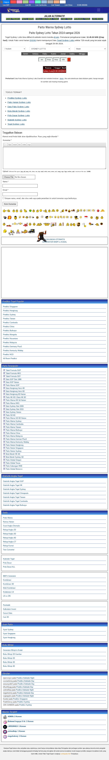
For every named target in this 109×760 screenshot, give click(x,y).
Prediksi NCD (8, 354)
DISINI (33, 40)
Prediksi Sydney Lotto (17, 98)
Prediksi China (8, 327)
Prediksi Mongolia (10, 335)
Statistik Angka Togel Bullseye (15, 505)
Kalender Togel (8, 559)
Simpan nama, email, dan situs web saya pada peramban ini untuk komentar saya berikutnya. (41, 198)
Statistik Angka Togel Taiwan (14, 497)
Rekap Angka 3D (9, 534)
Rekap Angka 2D (9, 530)
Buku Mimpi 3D (9, 662)
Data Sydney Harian (13, 412)
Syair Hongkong (9, 638)
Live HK (28, 5)
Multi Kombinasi (9, 588)
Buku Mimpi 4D (9, 666)
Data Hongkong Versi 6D (15, 391)
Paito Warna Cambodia (14, 424)
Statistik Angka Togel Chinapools (15, 493)
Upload (47, 171)
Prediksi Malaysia (10, 343)
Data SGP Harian (12, 382)
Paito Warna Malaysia (14, 436)
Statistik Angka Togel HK (12, 485)
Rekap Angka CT (9, 542)
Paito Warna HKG (12, 403)
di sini (56, 37)
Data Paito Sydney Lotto (18, 107)
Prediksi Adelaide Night (25, 678)
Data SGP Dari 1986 (13, 379)
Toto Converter (8, 550)
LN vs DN (7, 596)
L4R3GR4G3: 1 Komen (17, 726)
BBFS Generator (9, 576)
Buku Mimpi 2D (9, 658)
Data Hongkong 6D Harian (15, 394)
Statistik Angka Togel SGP (13, 481)
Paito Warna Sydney (13, 421)
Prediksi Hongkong (10, 311)
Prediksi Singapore (10, 307)
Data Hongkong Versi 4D (15, 388)
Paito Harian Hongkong (14, 445)
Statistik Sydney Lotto (17, 120)
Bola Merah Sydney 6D (14, 457)
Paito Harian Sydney (13, 451)
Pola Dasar (7, 563)
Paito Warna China (12, 433)
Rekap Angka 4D (9, 538)
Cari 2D (6, 617)
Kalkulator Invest (9, 609)
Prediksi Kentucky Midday (13, 350)
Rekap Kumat (8, 546)
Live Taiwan (55, 5)
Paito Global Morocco (13, 469)
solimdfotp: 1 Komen (16, 731)
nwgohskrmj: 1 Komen (17, 736)
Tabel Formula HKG (13, 373)
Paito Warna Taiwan (13, 427)
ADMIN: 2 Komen (15, 716)
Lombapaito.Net (65, 754)
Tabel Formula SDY (13, 376)
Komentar (7, 140)
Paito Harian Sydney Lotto (19, 102)
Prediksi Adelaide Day (25, 681)
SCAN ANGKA (82, 5)
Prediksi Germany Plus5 (12, 347)
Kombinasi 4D (8, 584)
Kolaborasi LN (8, 592)
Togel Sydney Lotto (66, 40)
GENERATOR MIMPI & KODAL (54, 242)
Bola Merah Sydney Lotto (18, 111)
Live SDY (6, 5)
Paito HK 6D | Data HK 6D (15, 397)
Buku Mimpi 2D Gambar (12, 654)
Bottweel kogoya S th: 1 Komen (20, 721)
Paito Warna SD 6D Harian (15, 418)
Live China (68, 5)
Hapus (6, 2)
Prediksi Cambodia (10, 323)
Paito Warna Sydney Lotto (54, 27)
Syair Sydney (8, 630)
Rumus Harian (8, 522)
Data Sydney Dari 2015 (14, 409)
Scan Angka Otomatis (11, 526)
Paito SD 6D (10, 415)
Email (5, 190)
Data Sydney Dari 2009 (14, 406)
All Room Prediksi (10, 358)
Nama (6, 182)
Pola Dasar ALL (9, 567)
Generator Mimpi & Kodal (12, 650)
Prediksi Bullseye (9, 331)
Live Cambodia (41, 5)
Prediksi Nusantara (10, 339)
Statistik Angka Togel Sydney (14, 489)
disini (62, 78)
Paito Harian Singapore (14, 448)
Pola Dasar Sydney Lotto (18, 115)
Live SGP (17, 5)
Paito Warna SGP (12, 385)
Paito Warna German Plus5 (16, 439)
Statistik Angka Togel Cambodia (15, 501)
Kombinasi (7, 580)
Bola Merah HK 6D (12, 454)
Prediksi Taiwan (9, 319)
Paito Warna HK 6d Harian (15, 400)
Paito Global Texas (12, 463)
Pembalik (6, 605)
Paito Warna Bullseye (13, 430)
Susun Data (7, 613)
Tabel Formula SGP (13, 370)
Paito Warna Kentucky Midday (17, 442)
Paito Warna (7, 518)
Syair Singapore (9, 634)
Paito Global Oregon (13, 460)
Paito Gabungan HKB (13, 466)
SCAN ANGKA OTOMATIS (54, 239)
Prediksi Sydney (9, 315)
